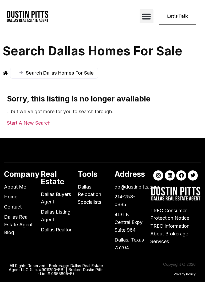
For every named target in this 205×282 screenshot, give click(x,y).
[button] (147, 16)
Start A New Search (28, 123)
